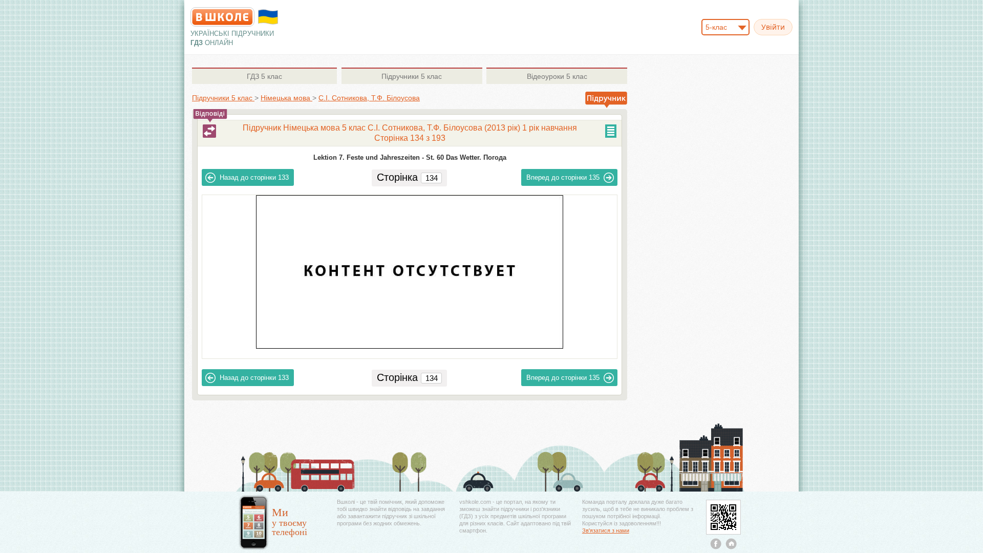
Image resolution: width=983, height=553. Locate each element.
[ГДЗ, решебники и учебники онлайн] (222, 17)
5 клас (264, 76)
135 (563, 177)
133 (254, 177)
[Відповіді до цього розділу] (209, 131)
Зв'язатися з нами (605, 530)
